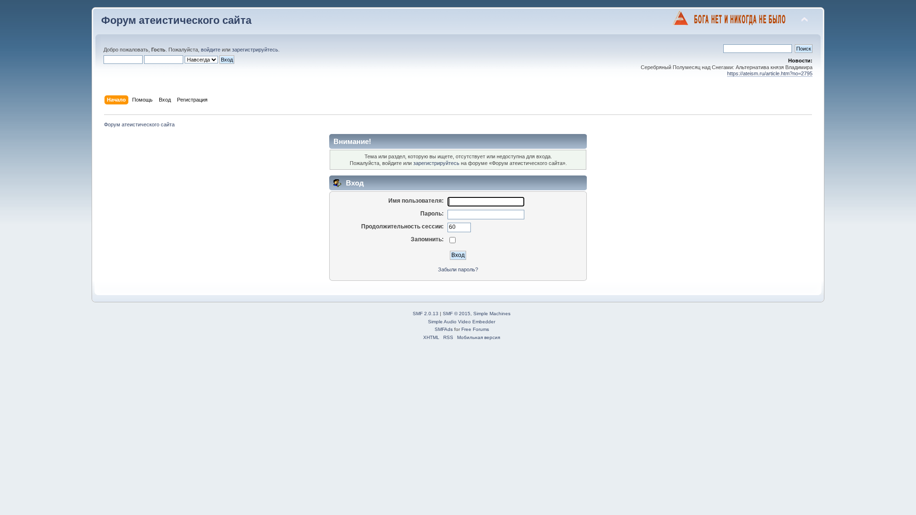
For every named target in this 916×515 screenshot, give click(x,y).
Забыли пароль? (458, 269)
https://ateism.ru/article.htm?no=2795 (769, 73)
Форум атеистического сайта (176, 20)
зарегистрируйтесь (255, 49)
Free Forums (475, 329)
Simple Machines (491, 313)
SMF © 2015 (456, 313)
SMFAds (444, 329)
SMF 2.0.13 (425, 313)
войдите (210, 49)
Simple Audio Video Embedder (461, 321)
